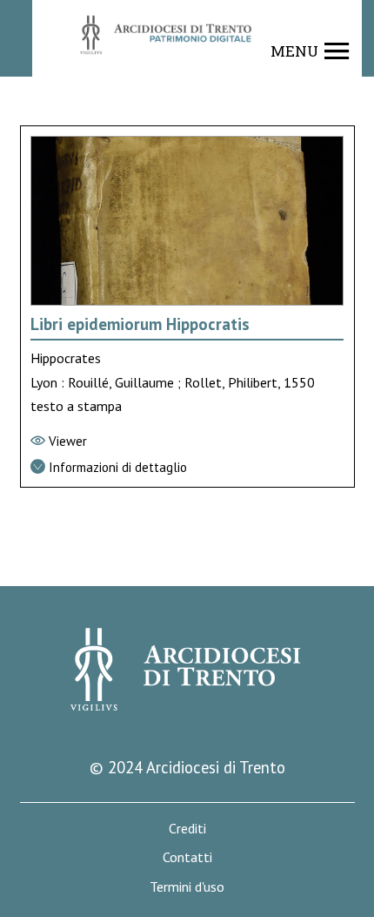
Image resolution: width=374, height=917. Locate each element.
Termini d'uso (187, 887)
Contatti (187, 857)
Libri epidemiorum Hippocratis (140, 324)
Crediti (187, 828)
